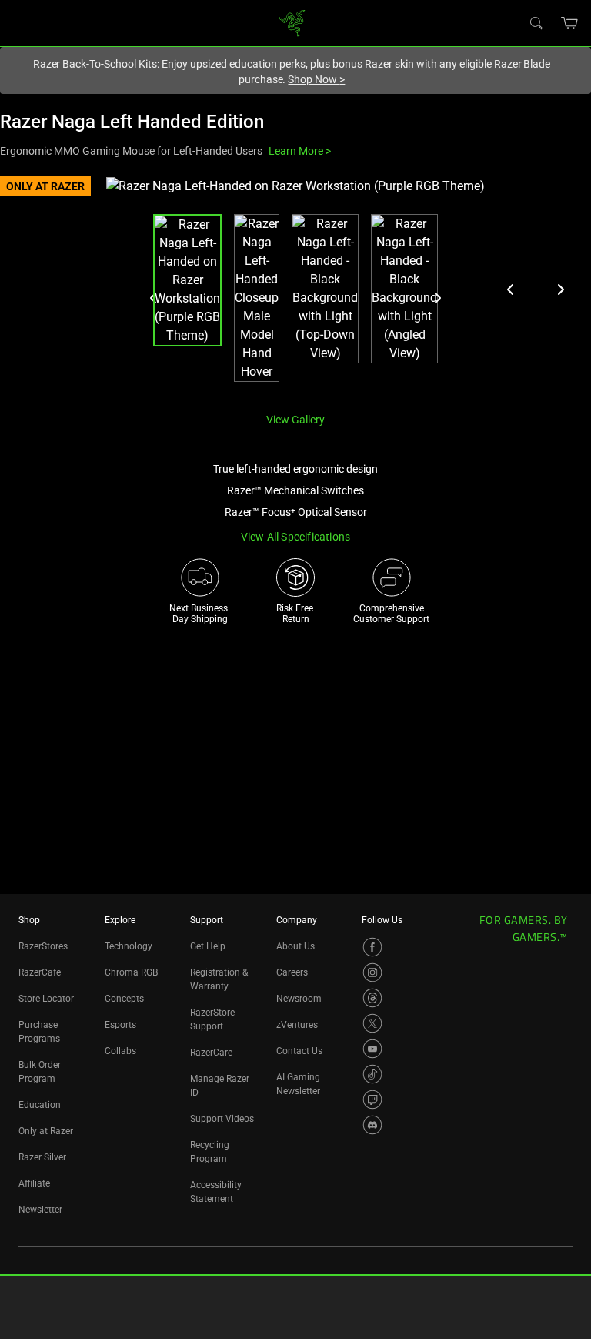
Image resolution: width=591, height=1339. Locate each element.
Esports (120, 1024)
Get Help (207, 946)
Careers (292, 972)
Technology (128, 946)
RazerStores (43, 946)
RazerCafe (39, 972)
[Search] (535, 22)
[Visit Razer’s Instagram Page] (372, 972)
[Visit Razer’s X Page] (372, 1023)
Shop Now (316, 79)
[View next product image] (560, 289)
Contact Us (299, 1051)
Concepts (124, 998)
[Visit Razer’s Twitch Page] (372, 1099)
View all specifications (296, 537)
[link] (292, 22)
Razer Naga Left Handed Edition (132, 121)
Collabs (120, 1051)
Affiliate (34, 1183)
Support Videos (222, 1118)
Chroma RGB (131, 972)
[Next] (437, 298)
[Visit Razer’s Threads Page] (372, 998)
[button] (570, 23)
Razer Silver (42, 1157)
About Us (295, 946)
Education (39, 1105)
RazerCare (211, 1052)
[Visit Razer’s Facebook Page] (372, 947)
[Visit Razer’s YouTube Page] (372, 1048)
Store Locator (46, 998)
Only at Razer (45, 1131)
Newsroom (299, 998)
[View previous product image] (510, 289)
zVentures (297, 1024)
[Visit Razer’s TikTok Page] (372, 1074)
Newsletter (40, 1209)
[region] (295, 288)
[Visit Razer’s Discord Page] (372, 1125)
